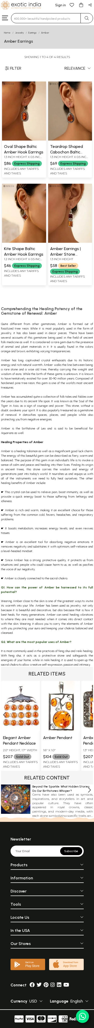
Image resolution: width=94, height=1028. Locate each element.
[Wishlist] (72, 5)
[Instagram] (52, 985)
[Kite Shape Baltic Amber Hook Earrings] (24, 242)
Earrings (32, 32)
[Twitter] (39, 985)
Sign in (60, 5)
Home (7, 32)
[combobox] (46, 18)
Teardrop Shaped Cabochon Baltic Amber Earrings (66, 152)
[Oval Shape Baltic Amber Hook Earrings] (24, 139)
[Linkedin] (59, 985)
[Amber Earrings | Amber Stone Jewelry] (70, 242)
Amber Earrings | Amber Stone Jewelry (65, 254)
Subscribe (71, 851)
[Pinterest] (46, 985)
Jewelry (19, 32)
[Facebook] (32, 985)
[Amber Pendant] (61, 729)
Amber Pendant (57, 737)
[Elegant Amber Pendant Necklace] (21, 729)
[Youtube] (66, 985)
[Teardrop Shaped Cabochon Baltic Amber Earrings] (70, 139)
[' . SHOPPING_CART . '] (81, 5)
